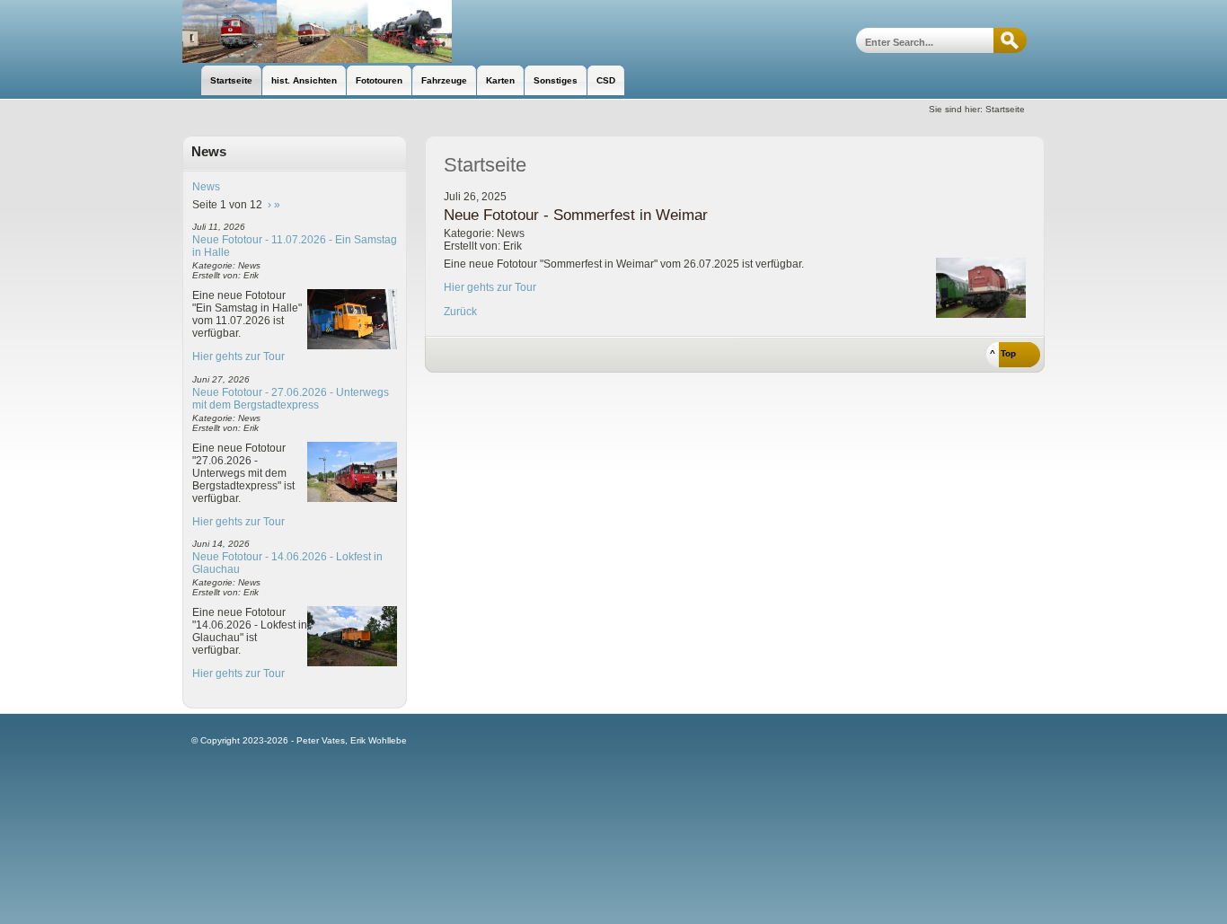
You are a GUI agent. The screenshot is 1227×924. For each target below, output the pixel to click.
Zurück (460, 311)
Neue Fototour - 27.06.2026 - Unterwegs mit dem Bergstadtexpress (290, 398)
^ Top (1003, 353)
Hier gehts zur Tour (238, 356)
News (206, 186)
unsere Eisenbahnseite (317, 31)
